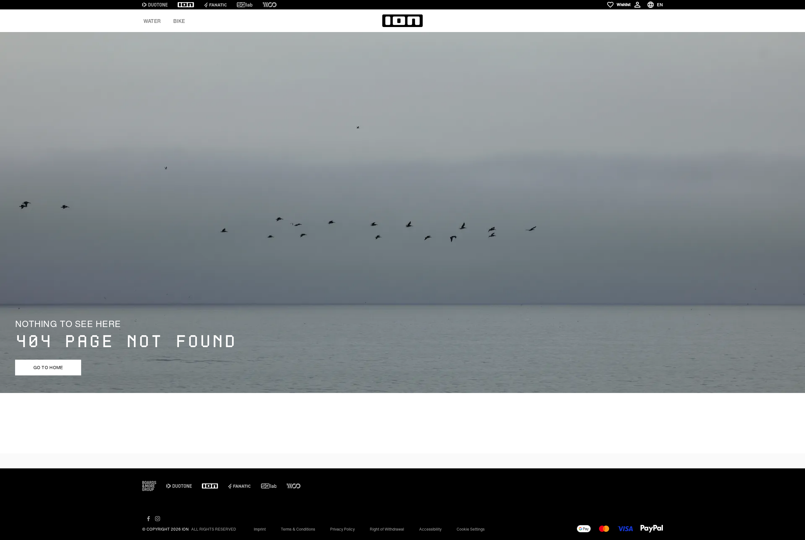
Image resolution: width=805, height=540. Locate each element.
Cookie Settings (471, 529)
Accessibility (430, 529)
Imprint (260, 529)
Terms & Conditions (298, 529)
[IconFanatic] (215, 4)
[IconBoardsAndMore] (149, 486)
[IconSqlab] (245, 4)
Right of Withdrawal (387, 529)
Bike (179, 21)
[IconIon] (186, 4)
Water (152, 21)
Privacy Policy (342, 529)
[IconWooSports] (270, 4)
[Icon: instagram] (157, 518)
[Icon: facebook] (148, 518)
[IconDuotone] (155, 4)
